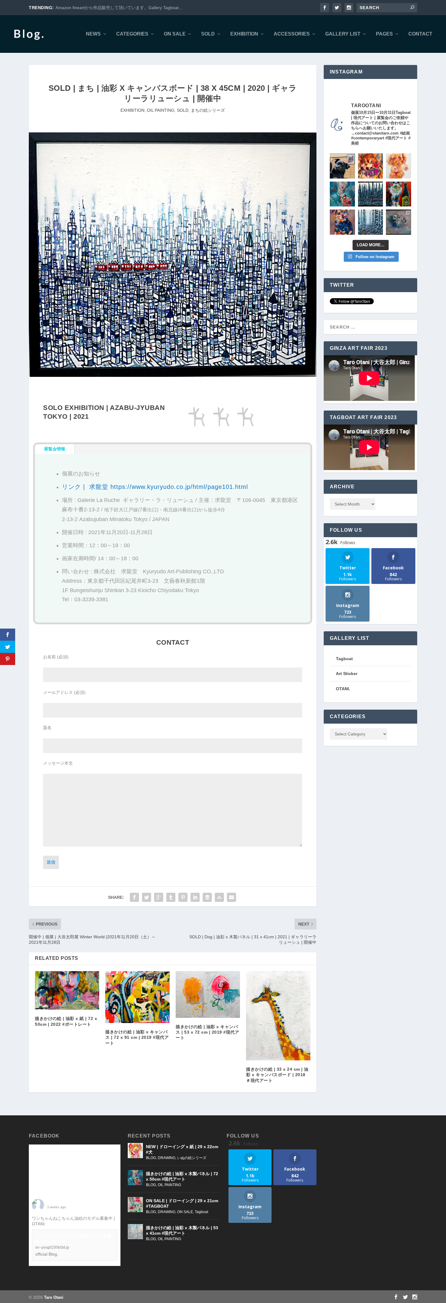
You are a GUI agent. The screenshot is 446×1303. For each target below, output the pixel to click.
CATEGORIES (132, 34)
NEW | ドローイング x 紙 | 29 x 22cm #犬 (182, 1149)
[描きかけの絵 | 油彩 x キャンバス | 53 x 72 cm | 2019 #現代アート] (208, 994)
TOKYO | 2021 (66, 416)
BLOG (151, 1158)
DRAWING (166, 1158)
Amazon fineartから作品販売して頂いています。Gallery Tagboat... (119, 7)
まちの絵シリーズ (208, 110)
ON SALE (175, 34)
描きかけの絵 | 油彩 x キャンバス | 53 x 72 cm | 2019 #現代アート (207, 1032)
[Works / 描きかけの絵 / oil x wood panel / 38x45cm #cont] (370, 194)
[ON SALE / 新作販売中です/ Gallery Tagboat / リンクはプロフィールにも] (398, 222)
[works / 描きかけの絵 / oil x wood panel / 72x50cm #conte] (342, 194)
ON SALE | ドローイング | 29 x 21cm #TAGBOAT (182, 1203)
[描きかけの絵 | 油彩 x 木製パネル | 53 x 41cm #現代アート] (135, 1231)
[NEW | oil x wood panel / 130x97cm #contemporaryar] (370, 222)
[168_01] (172, 375)
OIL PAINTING (160, 110)
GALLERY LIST (342, 34)
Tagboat (201, 1212)
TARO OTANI (60, 1202)
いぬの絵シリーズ (191, 1158)
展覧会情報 (54, 448)
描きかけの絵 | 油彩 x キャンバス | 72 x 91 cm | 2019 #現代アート (137, 1037)
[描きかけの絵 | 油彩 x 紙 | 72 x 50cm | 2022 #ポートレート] (67, 990)
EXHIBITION (244, 34)
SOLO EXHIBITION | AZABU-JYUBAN (104, 407)
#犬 (50, 1223)
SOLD (208, 34)
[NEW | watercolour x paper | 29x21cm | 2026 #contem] (398, 166)
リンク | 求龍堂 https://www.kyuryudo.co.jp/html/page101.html (155, 486)
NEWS (93, 34)
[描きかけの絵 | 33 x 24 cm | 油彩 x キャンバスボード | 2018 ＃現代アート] (278, 1015)
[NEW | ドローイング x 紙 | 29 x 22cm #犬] (135, 1150)
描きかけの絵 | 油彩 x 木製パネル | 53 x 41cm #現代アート (182, 1230)
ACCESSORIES (292, 34)
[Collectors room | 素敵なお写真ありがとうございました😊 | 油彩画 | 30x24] (342, 166)
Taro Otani (53, 1297)
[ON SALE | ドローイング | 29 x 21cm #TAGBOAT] (135, 1204)
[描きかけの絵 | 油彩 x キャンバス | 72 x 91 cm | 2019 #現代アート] (137, 997)
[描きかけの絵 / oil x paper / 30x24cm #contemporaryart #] (398, 194)
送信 (51, 862)
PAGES (384, 34)
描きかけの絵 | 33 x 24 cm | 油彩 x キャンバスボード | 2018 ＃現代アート (277, 1075)
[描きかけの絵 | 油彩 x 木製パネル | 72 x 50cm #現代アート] (135, 1177)
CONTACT (420, 34)
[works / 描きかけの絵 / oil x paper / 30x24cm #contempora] (370, 166)
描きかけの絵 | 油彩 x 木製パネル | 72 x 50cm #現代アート (182, 1176)
